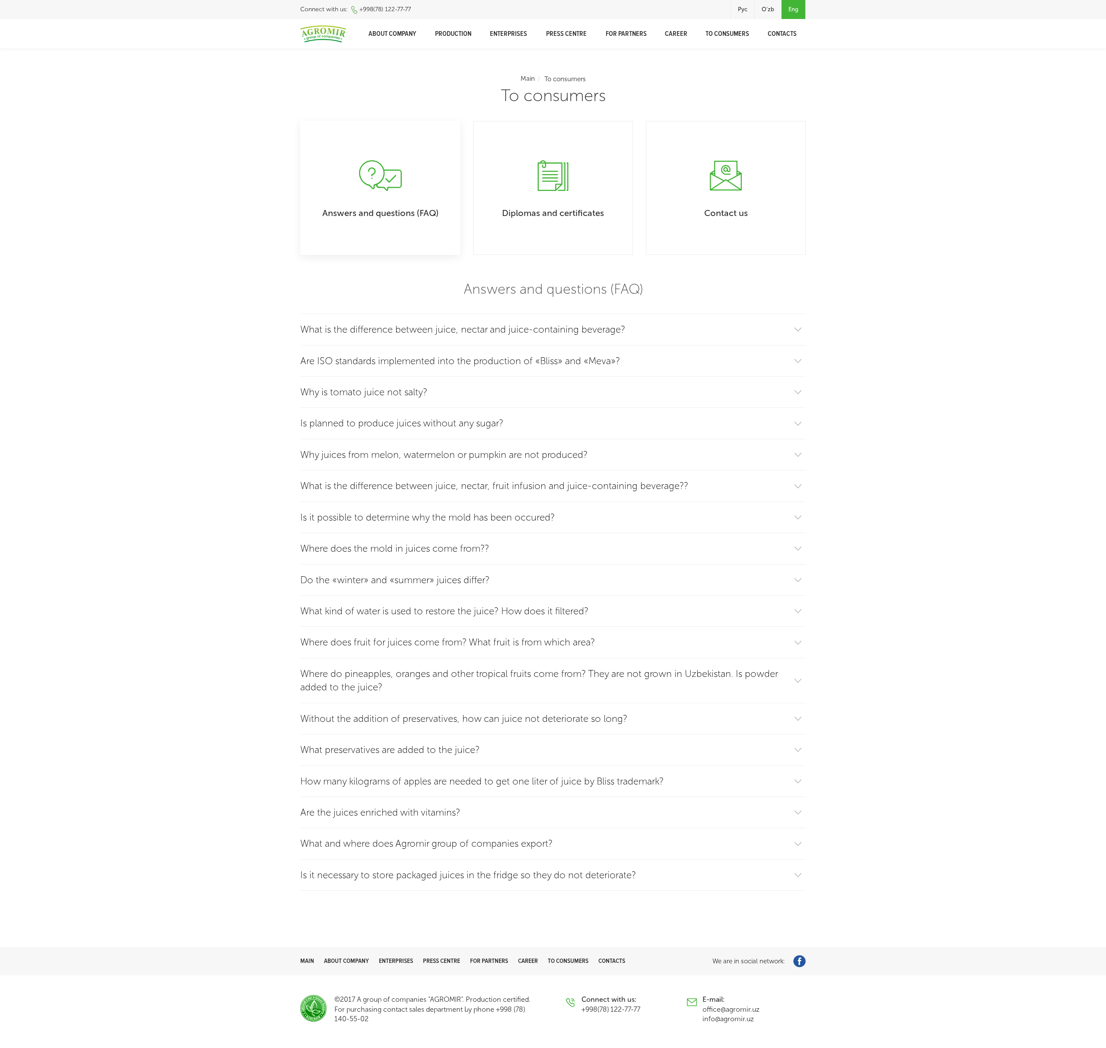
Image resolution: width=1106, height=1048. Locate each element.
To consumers (727, 33)
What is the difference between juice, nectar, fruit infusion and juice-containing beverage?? (494, 486)
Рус (742, 9)
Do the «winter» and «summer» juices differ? (394, 580)
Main (528, 79)
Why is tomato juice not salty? (363, 392)
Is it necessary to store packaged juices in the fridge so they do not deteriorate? (468, 875)
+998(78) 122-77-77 (385, 9)
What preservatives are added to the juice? (390, 750)
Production (453, 33)
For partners (626, 33)
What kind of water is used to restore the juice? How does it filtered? (444, 611)
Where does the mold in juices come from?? (394, 548)
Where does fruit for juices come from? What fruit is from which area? (447, 642)
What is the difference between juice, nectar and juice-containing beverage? (462, 329)
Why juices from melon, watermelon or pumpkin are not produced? (444, 454)
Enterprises (508, 33)
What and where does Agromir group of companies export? (426, 843)
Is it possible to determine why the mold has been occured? (427, 517)
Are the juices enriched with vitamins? (380, 812)
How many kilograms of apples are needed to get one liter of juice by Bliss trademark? (482, 781)
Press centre (566, 33)
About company (392, 33)
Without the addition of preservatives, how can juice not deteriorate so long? (463, 718)
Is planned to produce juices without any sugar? (401, 423)
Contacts (782, 33)
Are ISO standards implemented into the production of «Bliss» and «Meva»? (460, 361)
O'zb (768, 9)
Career (676, 33)
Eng (793, 9)
